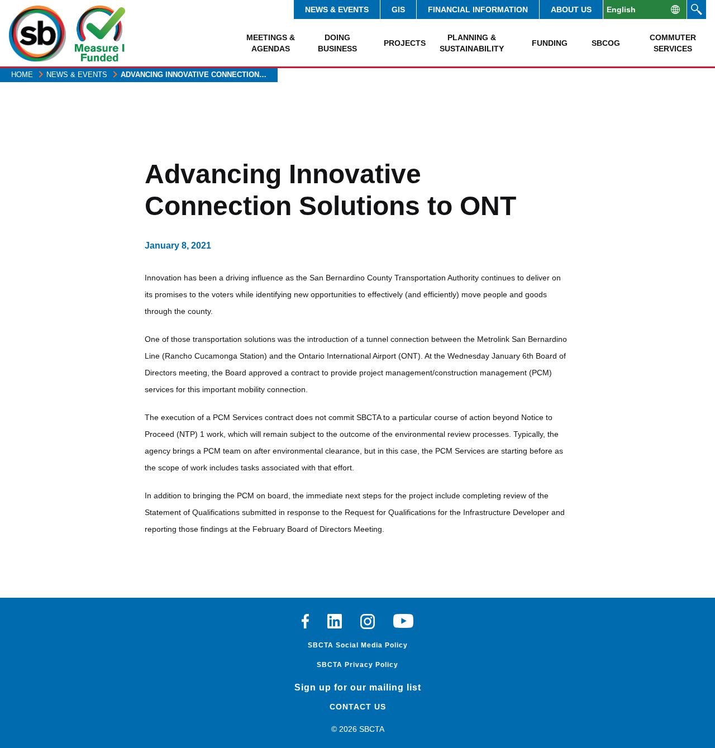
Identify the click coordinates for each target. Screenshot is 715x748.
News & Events (337, 9)
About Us (571, 9)
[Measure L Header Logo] (100, 33)
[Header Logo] (37, 33)
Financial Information (478, 9)
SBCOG (606, 43)
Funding (550, 43)
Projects (405, 43)
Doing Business (337, 43)
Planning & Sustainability (472, 43)
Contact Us (358, 706)
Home (22, 74)
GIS (398, 9)
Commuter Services (673, 43)
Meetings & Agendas (270, 43)
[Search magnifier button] (696, 9)
